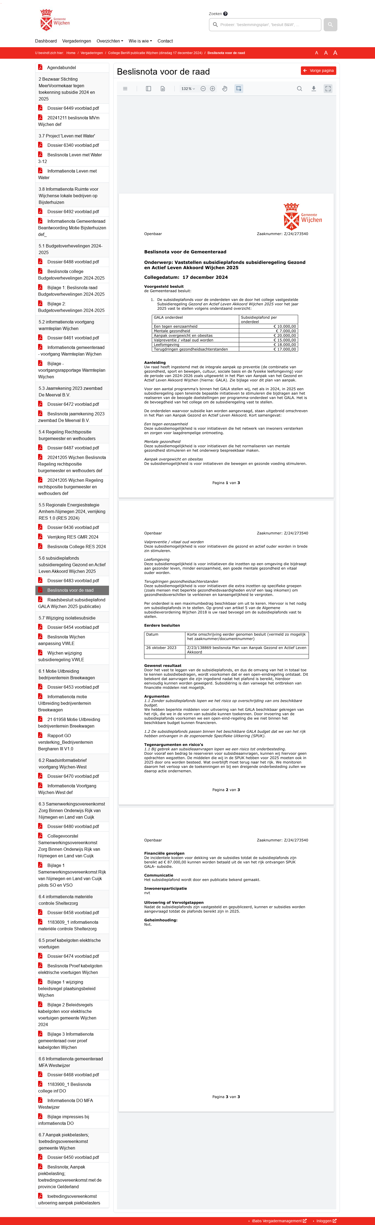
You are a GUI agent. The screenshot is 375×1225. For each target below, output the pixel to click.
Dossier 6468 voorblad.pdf (72, 1074)
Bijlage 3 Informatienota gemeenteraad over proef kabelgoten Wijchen (66, 1041)
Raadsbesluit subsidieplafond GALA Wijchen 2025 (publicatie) (71, 603)
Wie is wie (139, 41)
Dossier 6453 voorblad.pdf (72, 687)
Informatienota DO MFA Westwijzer (65, 1103)
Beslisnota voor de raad (70, 590)
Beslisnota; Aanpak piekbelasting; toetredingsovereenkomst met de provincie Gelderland (70, 1177)
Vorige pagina (321, 70)
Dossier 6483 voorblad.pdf (72, 580)
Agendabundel (61, 67)
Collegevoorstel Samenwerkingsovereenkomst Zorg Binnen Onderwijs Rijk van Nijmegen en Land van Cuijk (69, 846)
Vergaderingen (76, 41)
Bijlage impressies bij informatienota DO (63, 1120)
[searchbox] (265, 24)
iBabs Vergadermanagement (277, 1221)
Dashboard (46, 41)
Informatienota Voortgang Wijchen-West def (67, 789)
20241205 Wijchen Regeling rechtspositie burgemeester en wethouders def (70, 487)
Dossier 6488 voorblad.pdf (72, 262)
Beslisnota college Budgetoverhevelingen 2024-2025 (71, 274)
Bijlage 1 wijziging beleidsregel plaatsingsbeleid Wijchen (67, 989)
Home (70, 53)
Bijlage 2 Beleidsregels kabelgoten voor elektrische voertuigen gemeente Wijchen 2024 (67, 1014)
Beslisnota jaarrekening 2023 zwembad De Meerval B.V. (71, 417)
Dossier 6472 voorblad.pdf (72, 404)
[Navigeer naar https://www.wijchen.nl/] (53, 21)
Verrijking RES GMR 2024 (72, 537)
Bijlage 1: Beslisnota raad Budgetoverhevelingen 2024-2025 (71, 291)
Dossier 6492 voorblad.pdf (72, 211)
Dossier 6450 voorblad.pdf (72, 1157)
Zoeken (215, 14)
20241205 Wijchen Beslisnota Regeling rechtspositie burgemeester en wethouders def (72, 464)
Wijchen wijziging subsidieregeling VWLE (61, 656)
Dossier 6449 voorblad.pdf (72, 108)
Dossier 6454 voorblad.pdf (72, 627)
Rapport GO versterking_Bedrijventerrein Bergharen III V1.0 (65, 742)
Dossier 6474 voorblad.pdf (72, 956)
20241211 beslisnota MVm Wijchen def (68, 121)
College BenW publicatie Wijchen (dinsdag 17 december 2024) (155, 53)
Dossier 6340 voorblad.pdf (72, 145)
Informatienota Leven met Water (67, 174)
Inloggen (324, 1221)
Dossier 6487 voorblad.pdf (72, 448)
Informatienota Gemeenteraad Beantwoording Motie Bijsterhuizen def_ (72, 228)
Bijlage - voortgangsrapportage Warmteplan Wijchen (71, 370)
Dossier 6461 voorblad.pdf (72, 338)
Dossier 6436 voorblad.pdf (72, 527)
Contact (165, 41)
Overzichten (108, 41)
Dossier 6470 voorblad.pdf (72, 776)
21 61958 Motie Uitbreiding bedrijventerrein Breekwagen (69, 722)
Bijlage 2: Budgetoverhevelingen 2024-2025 (71, 307)
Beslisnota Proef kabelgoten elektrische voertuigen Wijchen (70, 969)
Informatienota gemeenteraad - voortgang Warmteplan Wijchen (71, 350)
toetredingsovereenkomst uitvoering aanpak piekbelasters (69, 1199)
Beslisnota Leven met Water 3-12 (70, 158)
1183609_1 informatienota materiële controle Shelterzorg (68, 925)
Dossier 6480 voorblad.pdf (72, 826)
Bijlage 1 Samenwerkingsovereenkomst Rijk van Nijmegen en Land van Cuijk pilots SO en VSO (72, 875)
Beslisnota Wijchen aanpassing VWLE (61, 640)
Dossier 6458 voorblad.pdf (72, 912)
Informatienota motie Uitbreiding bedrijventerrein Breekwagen (64, 703)
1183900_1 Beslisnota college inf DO (64, 1087)
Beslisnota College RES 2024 (76, 546)
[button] (330, 24)
